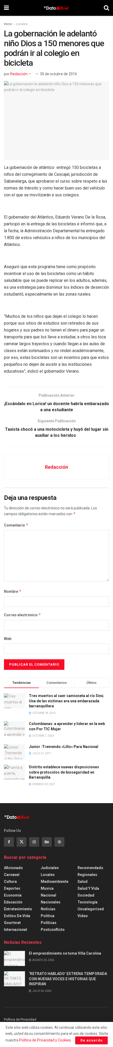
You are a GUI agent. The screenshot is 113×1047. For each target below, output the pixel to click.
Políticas (48, 923)
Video (83, 916)
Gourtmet (12, 923)
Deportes (12, 888)
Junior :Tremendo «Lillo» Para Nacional (63, 747)
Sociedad (86, 895)
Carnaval (11, 875)
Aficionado (13, 868)
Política (47, 916)
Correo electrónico (22, 614)
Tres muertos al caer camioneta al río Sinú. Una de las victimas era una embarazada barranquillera (66, 701)
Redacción (19, 74)
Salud (83, 881)
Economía (13, 895)
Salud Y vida (88, 888)
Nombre (13, 591)
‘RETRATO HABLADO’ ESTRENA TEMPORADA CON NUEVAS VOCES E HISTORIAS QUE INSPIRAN (68, 979)
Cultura (10, 881)
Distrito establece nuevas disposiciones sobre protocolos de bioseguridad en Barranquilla (64, 772)
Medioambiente (54, 881)
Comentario (16, 525)
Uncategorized (91, 909)
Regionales (87, 875)
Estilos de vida (17, 916)
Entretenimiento (18, 909)
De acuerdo (91, 1040)
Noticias (48, 909)
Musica (47, 888)
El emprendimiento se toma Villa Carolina (65, 953)
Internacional (15, 929)
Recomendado (90, 868)
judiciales (50, 868)
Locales (22, 24)
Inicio (8, 24)
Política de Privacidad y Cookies (45, 1040)
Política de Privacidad (20, 1019)
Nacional (48, 895)
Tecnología (87, 902)
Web (7, 639)
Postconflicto (53, 929)
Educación (13, 902)
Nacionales (50, 902)
